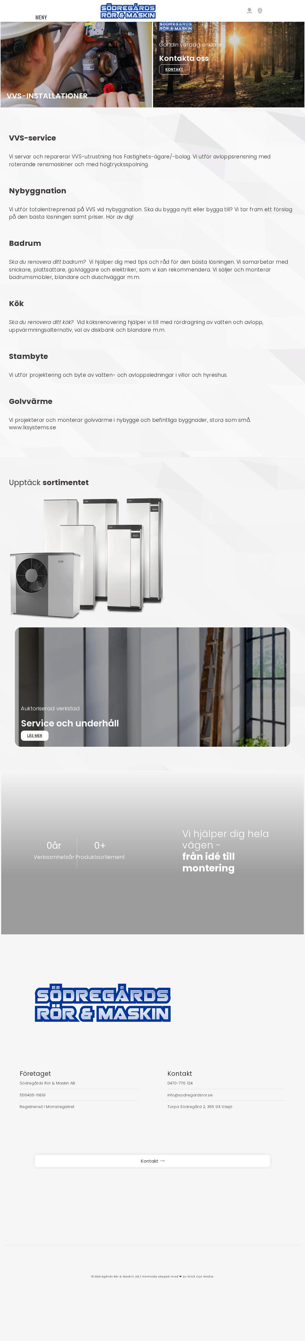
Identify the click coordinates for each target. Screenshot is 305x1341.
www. (16, 427)
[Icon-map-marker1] (260, 11)
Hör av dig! (120, 216)
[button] (76, 8)
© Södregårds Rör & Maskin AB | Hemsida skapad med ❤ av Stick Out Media (152, 1276)
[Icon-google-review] (250, 11)
